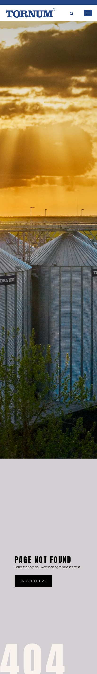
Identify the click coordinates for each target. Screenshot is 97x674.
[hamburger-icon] (88, 13)
